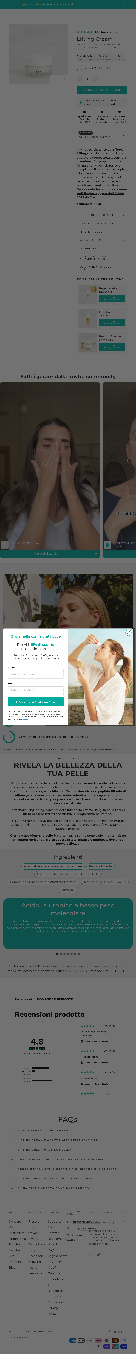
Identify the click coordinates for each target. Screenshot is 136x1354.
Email (11, 684)
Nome (11, 667)
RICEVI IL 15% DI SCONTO (35, 702)
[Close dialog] (128, 633)
